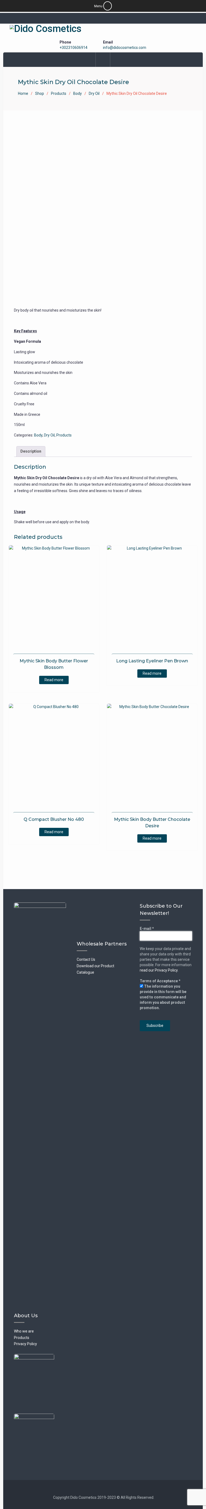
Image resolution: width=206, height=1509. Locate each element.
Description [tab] (30, 451)
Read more (54, 680)
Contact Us (86, 959)
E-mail (147, 928)
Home (23, 93)
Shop (39, 93)
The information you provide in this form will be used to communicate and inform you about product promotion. (163, 997)
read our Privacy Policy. (159, 970)
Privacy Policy (25, 1344)
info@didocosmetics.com (124, 47)
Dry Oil (94, 93)
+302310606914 (73, 47)
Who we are (24, 1331)
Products (58, 93)
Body (77, 93)
